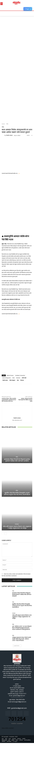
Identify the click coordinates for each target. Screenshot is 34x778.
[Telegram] (15, 141)
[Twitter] (7, 141)
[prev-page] (3, 534)
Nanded (18, 377)
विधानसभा (22, 380)
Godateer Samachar (20, 375)
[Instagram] (14, 713)
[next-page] (6, 534)
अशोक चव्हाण (24, 377)
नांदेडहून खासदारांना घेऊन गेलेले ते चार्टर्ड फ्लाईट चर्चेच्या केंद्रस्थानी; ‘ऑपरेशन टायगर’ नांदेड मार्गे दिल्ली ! (21, 639)
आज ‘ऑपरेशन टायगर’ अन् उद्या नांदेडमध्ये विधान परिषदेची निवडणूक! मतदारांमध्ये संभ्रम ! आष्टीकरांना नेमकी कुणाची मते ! (21, 628)
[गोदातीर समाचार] (3, 135)
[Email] (11, 141)
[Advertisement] (17, 33)
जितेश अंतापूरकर (12, 380)
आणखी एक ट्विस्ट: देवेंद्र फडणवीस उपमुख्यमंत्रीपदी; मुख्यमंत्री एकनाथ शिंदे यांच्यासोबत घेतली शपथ (9, 400)
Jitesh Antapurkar (6, 377)
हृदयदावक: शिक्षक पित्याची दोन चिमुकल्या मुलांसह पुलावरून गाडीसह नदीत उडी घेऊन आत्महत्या (17, 460)
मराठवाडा (17, 524)
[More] (23, 141)
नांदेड (7, 124)
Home (3, 124)
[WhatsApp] (19, 141)
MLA (14, 377)
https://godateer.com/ (17, 420)
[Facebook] (3, 141)
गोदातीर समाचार (9, 135)
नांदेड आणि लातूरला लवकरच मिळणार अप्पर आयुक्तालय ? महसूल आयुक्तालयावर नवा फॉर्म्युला (17, 527)
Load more (16, 645)
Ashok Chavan (10, 375)
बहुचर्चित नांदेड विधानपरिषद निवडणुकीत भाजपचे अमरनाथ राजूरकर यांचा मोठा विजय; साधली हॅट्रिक (17, 493)
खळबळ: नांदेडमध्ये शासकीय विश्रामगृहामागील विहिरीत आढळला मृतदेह (25, 400)
